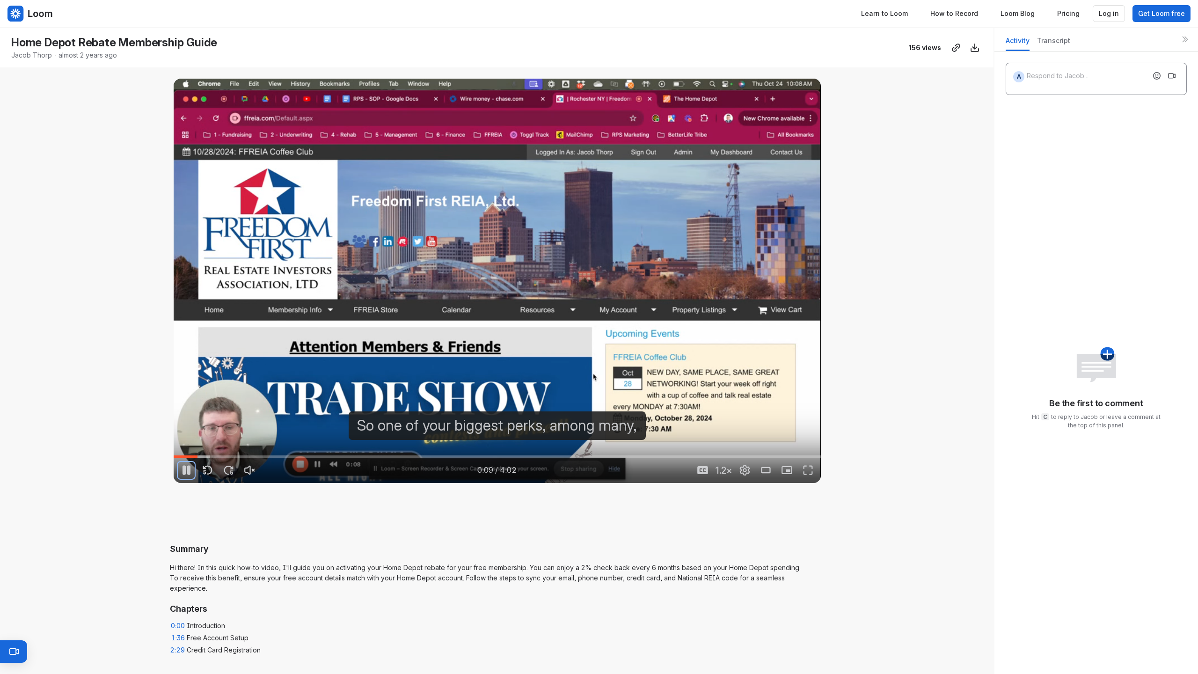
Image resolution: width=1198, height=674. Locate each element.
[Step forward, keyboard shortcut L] (228, 470)
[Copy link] (956, 47)
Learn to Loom (884, 13)
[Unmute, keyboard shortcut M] (249, 470)
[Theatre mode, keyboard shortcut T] (766, 470)
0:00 (178, 626)
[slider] (497, 457)
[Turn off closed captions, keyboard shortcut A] (702, 470)
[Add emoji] (1156, 75)
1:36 (178, 638)
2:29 (177, 650)
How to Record (954, 13)
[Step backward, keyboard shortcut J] (207, 470)
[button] (816, 450)
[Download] (974, 47)
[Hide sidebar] (1185, 39)
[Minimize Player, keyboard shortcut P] (787, 470)
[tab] (1018, 43)
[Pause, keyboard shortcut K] (186, 470)
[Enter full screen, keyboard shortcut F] (808, 470)
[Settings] (745, 470)
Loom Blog (1018, 13)
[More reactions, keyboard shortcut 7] (566, 518)
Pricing (1068, 13)
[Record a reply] (1171, 75)
